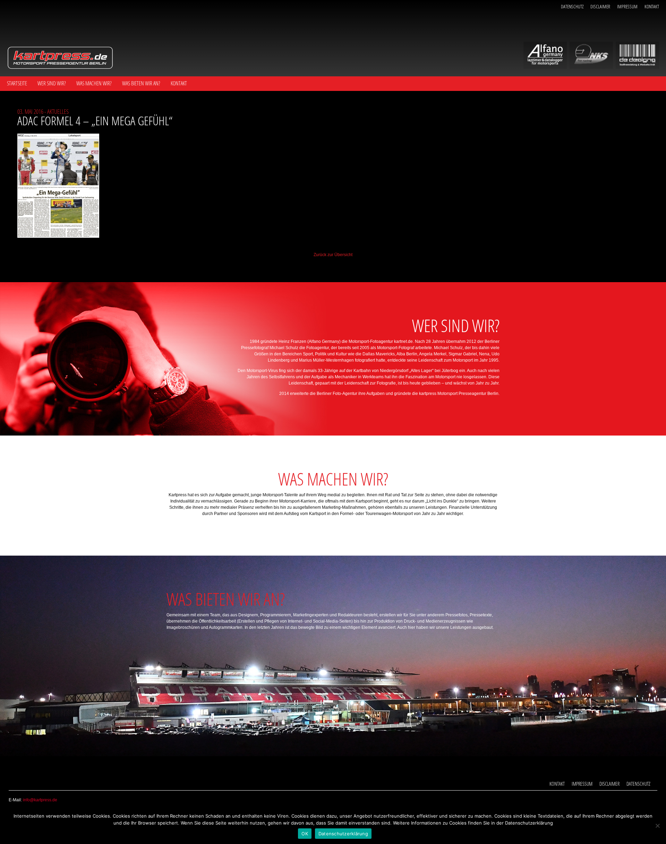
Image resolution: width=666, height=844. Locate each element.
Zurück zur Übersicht (333, 254)
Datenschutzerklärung (343, 833)
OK (304, 833)
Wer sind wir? (51, 83)
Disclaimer (600, 6)
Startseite (17, 83)
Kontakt (651, 6)
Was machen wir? (94, 83)
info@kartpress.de (40, 799)
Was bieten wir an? (141, 83)
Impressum (627, 6)
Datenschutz (572, 6)
